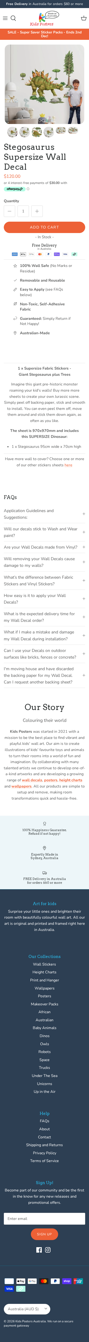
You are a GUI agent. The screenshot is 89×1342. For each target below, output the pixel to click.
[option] (44, 84)
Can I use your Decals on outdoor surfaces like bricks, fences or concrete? (40, 654)
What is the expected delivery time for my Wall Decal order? (39, 617)
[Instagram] (48, 1250)
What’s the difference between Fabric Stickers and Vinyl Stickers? (38, 580)
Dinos (45, 1036)
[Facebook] (39, 1250)
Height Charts (44, 972)
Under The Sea (44, 1075)
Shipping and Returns (44, 1145)
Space (44, 1060)
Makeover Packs (44, 1004)
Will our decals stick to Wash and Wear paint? (40, 532)
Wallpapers (45, 988)
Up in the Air (45, 1091)
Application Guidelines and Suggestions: (29, 514)
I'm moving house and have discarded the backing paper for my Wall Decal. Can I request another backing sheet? (39, 675)
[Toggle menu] (5, 18)
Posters (44, 996)
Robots (44, 1051)
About (44, 1129)
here (68, 465)
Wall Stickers (44, 964)
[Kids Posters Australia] (44, 18)
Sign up (44, 1234)
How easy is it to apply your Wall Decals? (35, 599)
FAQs (44, 1121)
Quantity (11, 201)
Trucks (44, 1067)
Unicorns (44, 1083)
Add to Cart (44, 227)
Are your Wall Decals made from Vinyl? (40, 547)
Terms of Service (44, 1160)
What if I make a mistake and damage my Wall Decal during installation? (39, 635)
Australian (44, 1020)
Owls (44, 1044)
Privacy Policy (44, 1153)
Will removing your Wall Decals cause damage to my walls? (39, 562)
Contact (44, 1137)
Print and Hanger (44, 980)
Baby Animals (44, 1028)
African (44, 1012)
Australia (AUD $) (23, 1309)
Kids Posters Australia (30, 1321)
